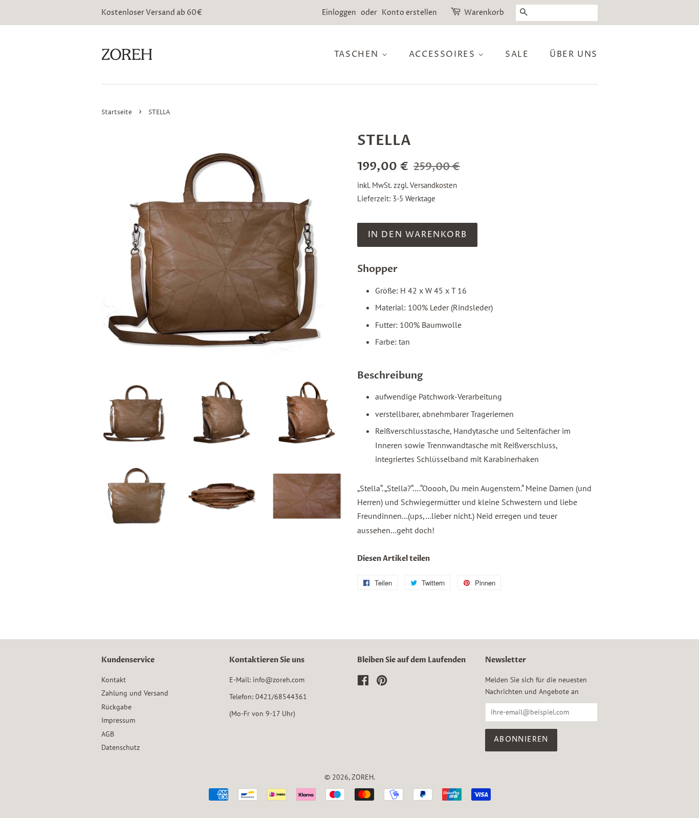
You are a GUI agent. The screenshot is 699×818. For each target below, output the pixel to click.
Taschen (358, 54)
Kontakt (113, 679)
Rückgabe (116, 706)
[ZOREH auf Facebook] (363, 682)
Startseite (116, 112)
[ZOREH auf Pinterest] (381, 682)
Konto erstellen (409, 12)
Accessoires (443, 54)
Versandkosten (433, 185)
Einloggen (339, 12)
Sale (517, 54)
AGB (107, 734)
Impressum (118, 720)
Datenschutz (120, 747)
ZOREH (363, 777)
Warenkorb (484, 12)
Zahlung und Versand (134, 693)
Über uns (574, 54)
